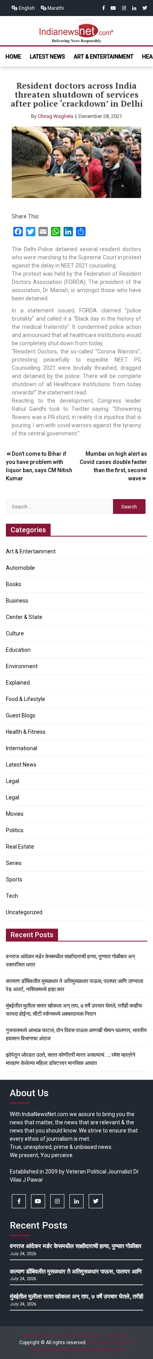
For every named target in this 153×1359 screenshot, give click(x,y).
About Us (92, 1335)
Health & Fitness (26, 732)
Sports (14, 879)
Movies (15, 814)
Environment (22, 666)
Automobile (20, 568)
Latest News (47, 57)
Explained (18, 683)
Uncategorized (24, 912)
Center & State (24, 617)
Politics (15, 830)
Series (14, 863)
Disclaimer (66, 1335)
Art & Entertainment (103, 57)
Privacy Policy (36, 1335)
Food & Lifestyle (25, 699)
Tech (12, 896)
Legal (12, 781)
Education (18, 650)
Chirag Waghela (55, 116)
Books (13, 584)
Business (17, 600)
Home (13, 57)
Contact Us (117, 1335)
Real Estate (20, 847)
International (21, 748)
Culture (15, 633)
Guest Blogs (20, 715)
